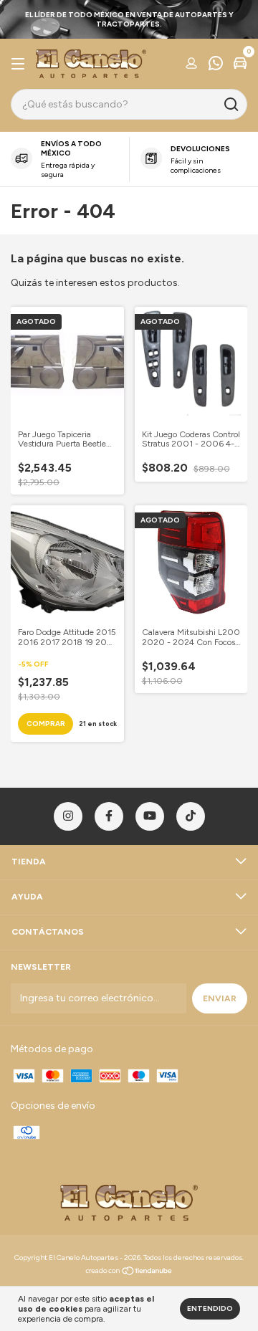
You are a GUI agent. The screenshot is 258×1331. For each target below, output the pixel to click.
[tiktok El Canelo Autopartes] (190, 816)
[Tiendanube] (129, 1272)
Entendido (210, 1308)
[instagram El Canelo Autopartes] (68, 816)
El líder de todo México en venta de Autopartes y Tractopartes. (129, 19)
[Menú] (20, 64)
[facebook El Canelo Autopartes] (109, 816)
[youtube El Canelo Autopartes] (149, 816)
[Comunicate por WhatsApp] (216, 65)
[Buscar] (230, 105)
